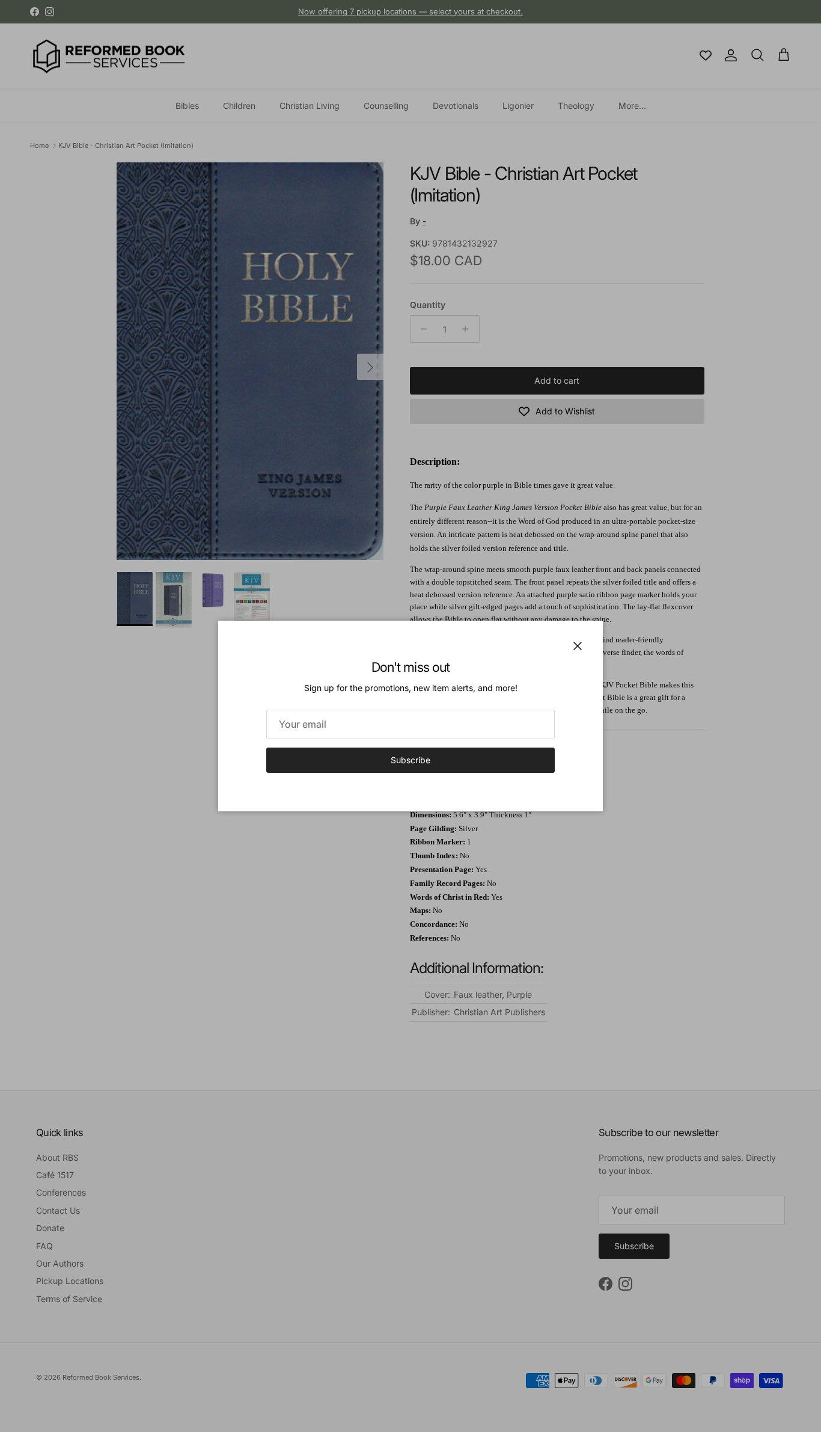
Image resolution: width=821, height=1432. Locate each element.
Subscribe (410, 760)
